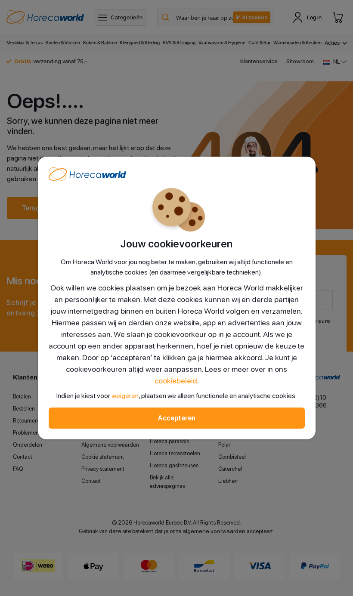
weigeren (125, 396)
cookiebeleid (176, 380)
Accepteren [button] (176, 418)
